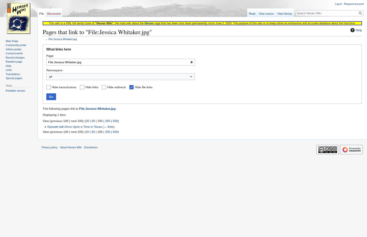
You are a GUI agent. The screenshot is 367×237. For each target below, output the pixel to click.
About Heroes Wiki (71, 147)
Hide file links (143, 87)
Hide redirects (116, 87)
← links (108, 126)
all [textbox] (50, 76)
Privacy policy (50, 147)
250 (107, 121)
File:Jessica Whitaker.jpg (62, 39)
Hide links (91, 87)
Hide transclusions (64, 87)
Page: (50, 55)
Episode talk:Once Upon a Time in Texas (74, 126)
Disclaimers (91, 147)
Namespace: (54, 70)
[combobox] (120, 62)
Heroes (149, 23)
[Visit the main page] (19, 17)
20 (87, 121)
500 (115, 121)
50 (93, 121)
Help (359, 30)
